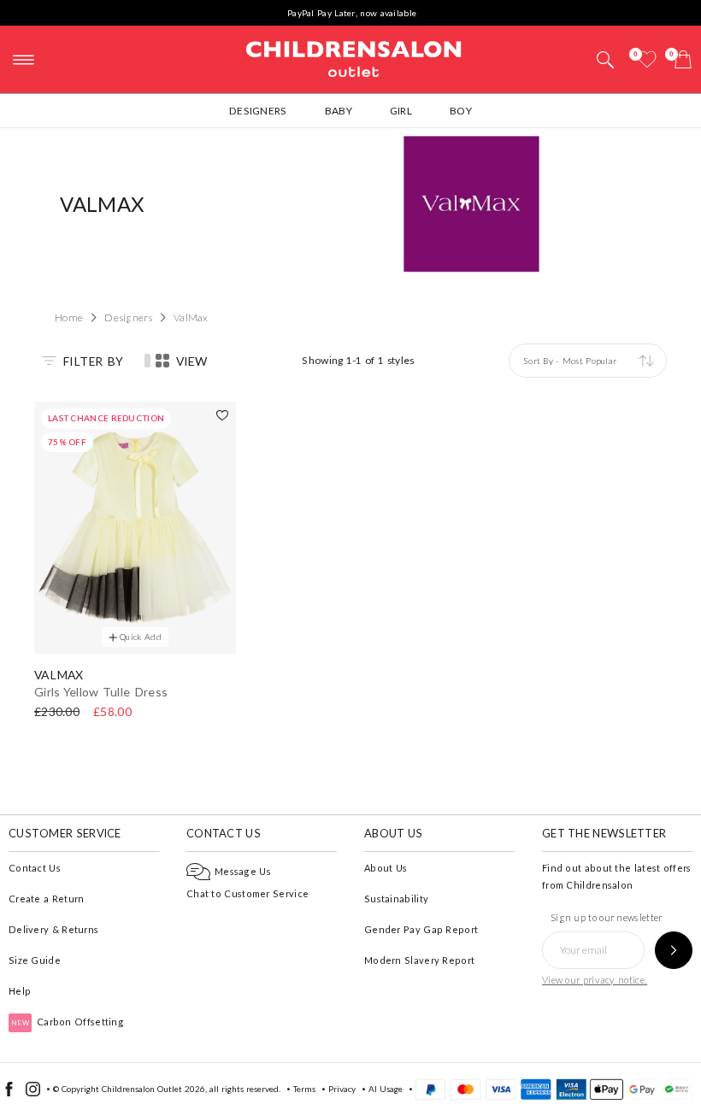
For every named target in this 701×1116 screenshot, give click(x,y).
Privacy (342, 1089)
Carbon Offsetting (67, 1021)
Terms (304, 1089)
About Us (385, 867)
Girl (401, 110)
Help (20, 990)
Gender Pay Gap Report (421, 929)
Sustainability (396, 898)
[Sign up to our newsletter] (673, 950)
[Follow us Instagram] (33, 1093)
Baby (338, 110)
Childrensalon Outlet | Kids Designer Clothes (354, 57)
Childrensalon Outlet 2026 (153, 1089)
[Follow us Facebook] (9, 1093)
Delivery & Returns (53, 929)
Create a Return (47, 898)
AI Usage (385, 1089)
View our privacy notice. (594, 979)
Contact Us (35, 867)
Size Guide (35, 960)
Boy (461, 110)
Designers (258, 110)
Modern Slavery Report (419, 960)
